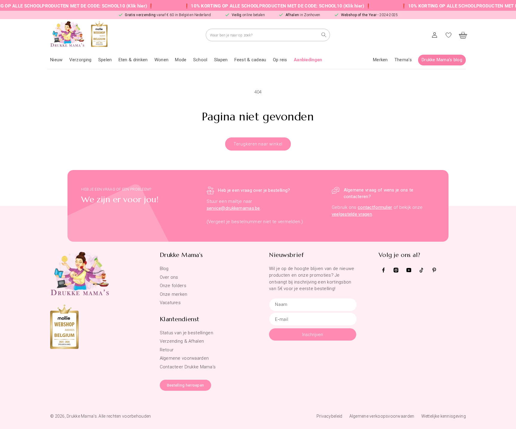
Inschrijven (312, 334)
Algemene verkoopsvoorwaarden (381, 416)
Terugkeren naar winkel (258, 144)
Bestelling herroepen (185, 385)
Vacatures (170, 302)
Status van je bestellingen (186, 332)
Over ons (169, 277)
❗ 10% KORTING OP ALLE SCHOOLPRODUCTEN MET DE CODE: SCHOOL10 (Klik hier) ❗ (267, 6)
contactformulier (375, 207)
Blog (164, 268)
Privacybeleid (330, 416)
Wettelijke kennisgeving (443, 416)
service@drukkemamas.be (233, 208)
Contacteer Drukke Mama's (188, 367)
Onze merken (174, 294)
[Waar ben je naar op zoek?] (324, 35)
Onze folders (173, 285)
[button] (80, 60)
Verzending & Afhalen (182, 341)
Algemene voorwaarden (184, 358)
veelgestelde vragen (352, 214)
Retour (167, 350)
